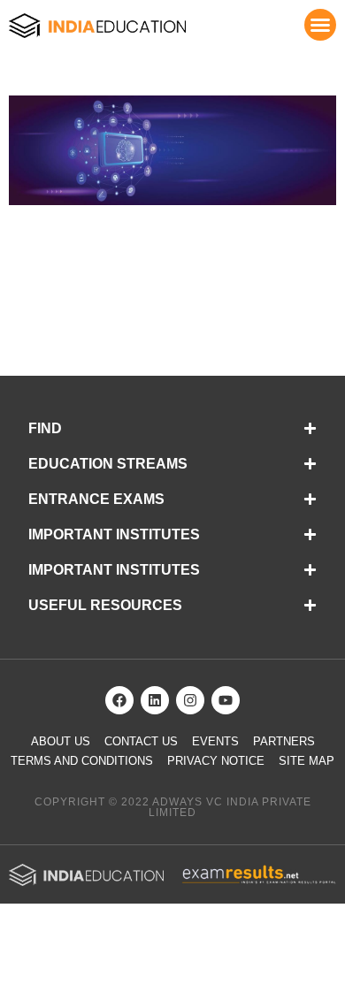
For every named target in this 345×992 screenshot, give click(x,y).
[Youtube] (225, 700)
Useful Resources (105, 605)
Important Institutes (114, 534)
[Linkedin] (155, 700)
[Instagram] (190, 700)
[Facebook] (119, 700)
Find (45, 428)
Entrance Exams (96, 499)
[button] (320, 25)
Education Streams (108, 463)
